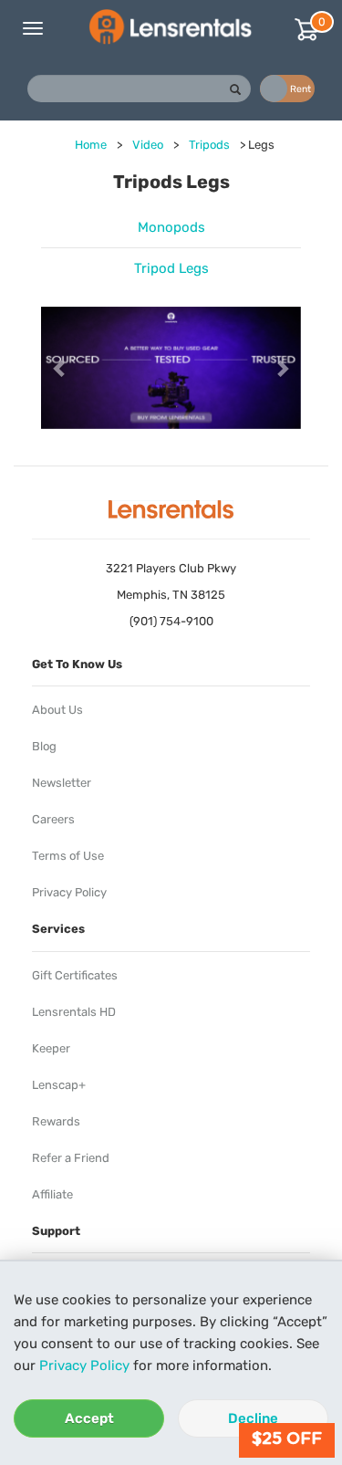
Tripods (209, 145)
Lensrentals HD (74, 1012)
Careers (53, 819)
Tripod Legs (171, 268)
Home (91, 145)
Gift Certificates (75, 975)
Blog (44, 746)
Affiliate (52, 1194)
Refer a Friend (70, 1158)
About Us (57, 710)
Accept (89, 1418)
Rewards (56, 1121)
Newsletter (61, 783)
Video (147, 145)
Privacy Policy (84, 1365)
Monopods (171, 227)
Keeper (51, 1048)
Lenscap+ (59, 1085)
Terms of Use (68, 856)
